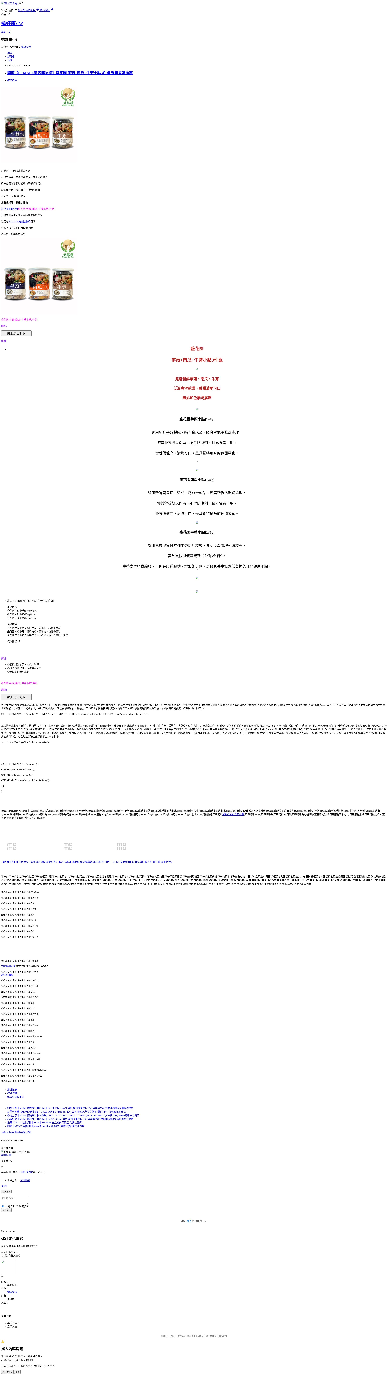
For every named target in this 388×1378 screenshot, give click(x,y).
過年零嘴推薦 (7, 975)
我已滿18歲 (7, 1372)
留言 (30, 1172)
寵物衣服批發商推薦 (233, 814)
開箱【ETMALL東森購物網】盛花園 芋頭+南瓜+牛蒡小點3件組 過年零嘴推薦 (70, 73)
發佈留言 (6, 1210)
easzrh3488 (6, 1155)
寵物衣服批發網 (9, 209)
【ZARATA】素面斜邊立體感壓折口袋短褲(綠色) (84, 862)
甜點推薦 (12, 80)
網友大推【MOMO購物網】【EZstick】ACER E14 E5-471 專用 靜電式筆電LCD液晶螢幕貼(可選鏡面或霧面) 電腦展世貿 (70, 1108)
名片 (9, 60)
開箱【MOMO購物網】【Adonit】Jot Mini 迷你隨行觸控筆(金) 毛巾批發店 (46, 1126)
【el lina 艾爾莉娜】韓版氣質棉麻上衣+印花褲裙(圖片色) (141, 862)
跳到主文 (6, 32)
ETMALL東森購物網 (19, 221)
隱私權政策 (211, 1336)
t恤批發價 (12, 1093)
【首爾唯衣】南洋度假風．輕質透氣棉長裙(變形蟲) (29, 862)
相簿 (9, 53)
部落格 (11, 56)
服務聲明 (223, 1336)
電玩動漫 (26, 47)
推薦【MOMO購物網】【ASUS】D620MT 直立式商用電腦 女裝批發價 (44, 1122)
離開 (17, 1372)
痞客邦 (24, 1172)
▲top (4, 1185)
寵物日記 (25, 1180)
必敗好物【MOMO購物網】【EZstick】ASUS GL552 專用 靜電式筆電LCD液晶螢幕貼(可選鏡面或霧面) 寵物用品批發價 (70, 1119)
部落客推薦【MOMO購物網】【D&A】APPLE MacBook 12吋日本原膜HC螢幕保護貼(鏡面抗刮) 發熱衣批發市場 (66, 1111)
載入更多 (6, 1192)
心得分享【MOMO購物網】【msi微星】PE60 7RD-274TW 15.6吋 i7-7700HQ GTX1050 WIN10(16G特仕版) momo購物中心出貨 (73, 1115)
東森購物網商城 (8, 966)
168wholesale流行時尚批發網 (16, 1132)
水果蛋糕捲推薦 (15, 1097)
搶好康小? (12, 23)
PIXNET (171, 1336)
